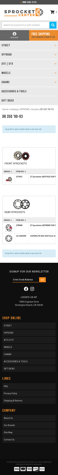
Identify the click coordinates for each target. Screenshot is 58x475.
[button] (29, 25)
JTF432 (19, 176)
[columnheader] (9, 171)
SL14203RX (21, 236)
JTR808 (19, 225)
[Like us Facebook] (26, 289)
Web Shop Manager (34, 464)
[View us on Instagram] (32, 289)
